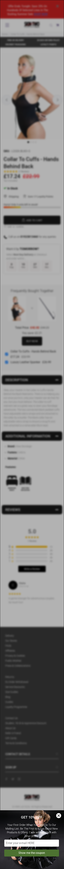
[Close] (58, 815)
